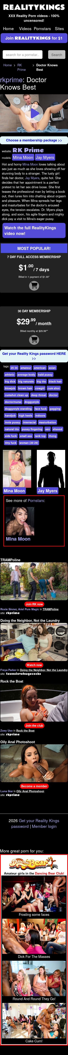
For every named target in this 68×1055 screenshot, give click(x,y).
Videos (25, 28)
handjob (10, 415)
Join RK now (34, 604)
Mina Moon (23, 157)
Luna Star (6, 791)
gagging (55, 408)
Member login (44, 826)
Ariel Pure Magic (28, 609)
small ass (26, 436)
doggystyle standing (18, 408)
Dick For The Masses (34, 956)
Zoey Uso (6, 730)
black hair (55, 381)
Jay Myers (45, 157)
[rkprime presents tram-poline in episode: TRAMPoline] (34, 581)
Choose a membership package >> (34, 140)
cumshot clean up (16, 395)
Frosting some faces (34, 914)
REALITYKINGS (34, 7)
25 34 (14, 368)
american (40, 368)
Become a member (34, 786)
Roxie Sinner (8, 609)
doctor (53, 395)
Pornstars (42, 28)
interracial (29, 422)
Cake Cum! (34, 1040)
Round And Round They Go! (34, 998)
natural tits (12, 429)
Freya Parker (8, 670)
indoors (40, 415)
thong (52, 436)
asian (52, 368)
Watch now (34, 665)
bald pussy (45, 374)
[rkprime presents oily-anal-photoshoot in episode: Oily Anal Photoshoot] (34, 763)
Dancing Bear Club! (49, 873)
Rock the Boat (11, 681)
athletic (10, 374)
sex (47, 429)
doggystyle (32, 402)
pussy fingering (32, 429)
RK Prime (21, 67)
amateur (26, 368)
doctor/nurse (13, 402)
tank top (40, 436)
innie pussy (12, 422)
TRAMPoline (10, 559)
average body (26, 374)
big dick (10, 381)
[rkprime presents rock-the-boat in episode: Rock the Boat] (34, 702)
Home (8, 28)
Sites (59, 28)
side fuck (11, 436)
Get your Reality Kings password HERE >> (34, 356)
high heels (25, 415)
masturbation (47, 422)
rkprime (11, 79)
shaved (57, 429)
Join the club (34, 725)
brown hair (25, 388)
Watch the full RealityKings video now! (30, 230)
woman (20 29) (28, 443)
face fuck (41, 408)
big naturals (26, 381)
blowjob (10, 388)
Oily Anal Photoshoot (17, 741)
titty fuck (10, 443)
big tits (41, 381)
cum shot (54, 388)
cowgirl (40, 388)
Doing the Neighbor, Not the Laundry (30, 620)
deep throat (38, 395)
